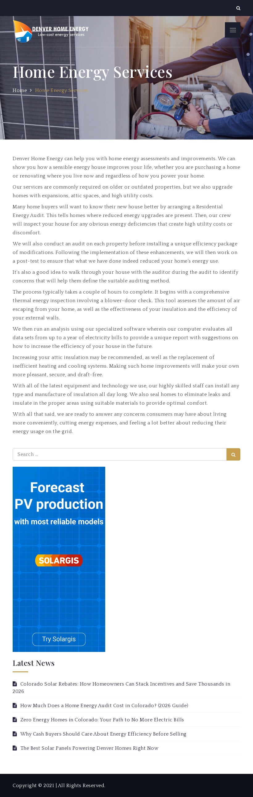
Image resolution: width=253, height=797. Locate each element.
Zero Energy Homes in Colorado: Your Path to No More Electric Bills (102, 720)
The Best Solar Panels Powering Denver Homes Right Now (89, 748)
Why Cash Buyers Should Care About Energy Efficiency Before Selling (103, 734)
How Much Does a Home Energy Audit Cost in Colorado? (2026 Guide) (104, 705)
